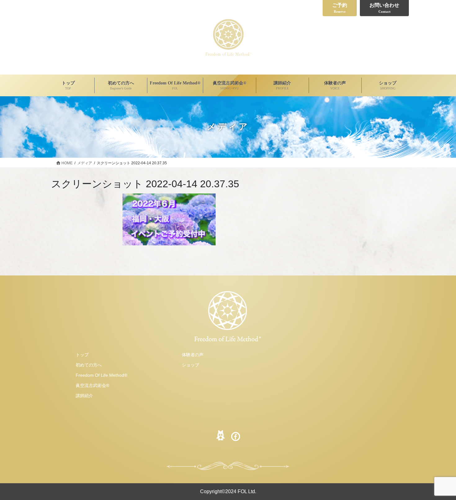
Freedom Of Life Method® (101, 375)
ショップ (190, 364)
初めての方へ (89, 364)
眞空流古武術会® (92, 385)
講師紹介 (84, 395)
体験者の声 (192, 354)
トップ (82, 354)
